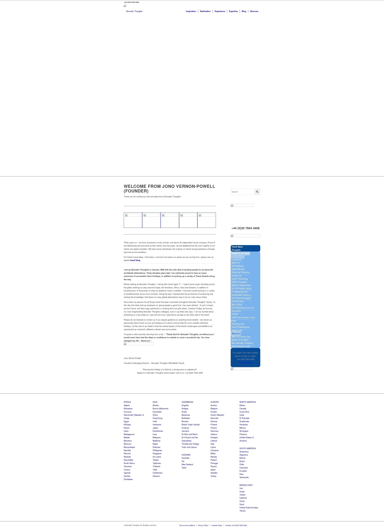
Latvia (213, 447)
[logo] (133, 11)
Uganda (127, 472)
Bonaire (185, 421)
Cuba (242, 414)
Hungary (214, 437)
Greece (214, 434)
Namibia (127, 450)
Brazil (242, 461)
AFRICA (127, 402)
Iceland (214, 440)
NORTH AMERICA (248, 402)
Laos (155, 434)
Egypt (126, 421)
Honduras (244, 424)
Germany (215, 430)
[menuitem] (191, 11)
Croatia (214, 411)
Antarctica (244, 451)
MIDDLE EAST (246, 485)
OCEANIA (186, 454)
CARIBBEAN (187, 402)
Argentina (244, 454)
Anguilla (185, 405)
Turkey (213, 476)
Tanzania (128, 466)
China (155, 414)
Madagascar (129, 434)
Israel (242, 491)
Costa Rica (244, 411)
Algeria (127, 405)
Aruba (184, 411)
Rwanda (127, 456)
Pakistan (156, 447)
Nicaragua (244, 430)
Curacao (185, 427)
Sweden (214, 472)
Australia (185, 457)
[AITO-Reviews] (245, 236)
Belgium (214, 408)
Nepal (155, 443)
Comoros (128, 411)
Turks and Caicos (189, 447)
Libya (126, 430)
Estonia (214, 421)
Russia (214, 466)
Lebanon (243, 497)
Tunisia (127, 469)
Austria (214, 405)
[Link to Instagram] (253, 2)
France (214, 427)
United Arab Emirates (249, 507)
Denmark (214, 418)
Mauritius (128, 440)
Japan (155, 427)
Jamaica (185, 430)
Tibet (155, 469)
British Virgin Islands (191, 424)
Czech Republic (217, 414)
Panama (243, 434)
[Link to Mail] (258, 2)
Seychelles (128, 459)
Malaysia (156, 437)
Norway (214, 456)
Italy (212, 443)
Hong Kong (157, 418)
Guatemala (244, 421)
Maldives (156, 440)
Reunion (127, 453)
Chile (242, 464)
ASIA (155, 402)
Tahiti (184, 467)
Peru (242, 474)
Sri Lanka (157, 456)
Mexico (243, 427)
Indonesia (157, 424)
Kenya (126, 427)
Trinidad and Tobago (190, 443)
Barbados (186, 418)
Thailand (156, 466)
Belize (242, 405)
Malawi (127, 437)
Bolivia (242, 457)
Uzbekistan (157, 472)
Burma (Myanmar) (160, 408)
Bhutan (156, 405)
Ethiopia (127, 424)
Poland (214, 459)
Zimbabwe (128, 479)
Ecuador (243, 470)
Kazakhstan (158, 430)
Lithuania (214, 450)
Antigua (185, 408)
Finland (214, 424)
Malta (213, 453)
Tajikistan (157, 463)
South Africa (129, 463)
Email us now (245, 362)
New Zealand (187, 464)
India (155, 421)
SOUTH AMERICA (248, 448)
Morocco (127, 443)
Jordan (242, 494)
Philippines (157, 450)
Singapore (157, 453)
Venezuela (244, 477)
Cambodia (157, 411)
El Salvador (245, 418)
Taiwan (156, 459)
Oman (242, 501)
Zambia (127, 476)
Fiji (183, 461)
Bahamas (186, 414)
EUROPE (215, 402)
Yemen (243, 510)
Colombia (244, 467)
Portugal (214, 463)
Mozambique (129, 447)
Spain (213, 469)
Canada (243, 408)
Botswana (128, 408)
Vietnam (156, 476)
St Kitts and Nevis (190, 434)
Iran (241, 488)
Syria (242, 504)
